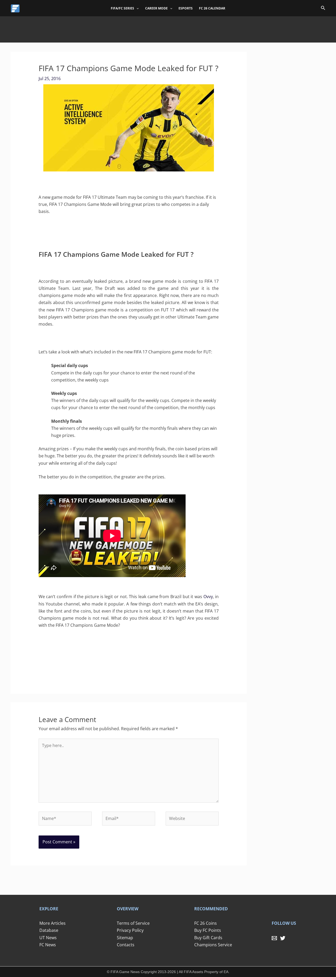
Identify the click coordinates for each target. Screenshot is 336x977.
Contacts (125, 945)
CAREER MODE (156, 8)
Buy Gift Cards (208, 938)
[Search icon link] (323, 9)
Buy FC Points (207, 930)
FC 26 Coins (205, 923)
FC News (47, 945)
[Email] (274, 938)
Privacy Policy (130, 930)
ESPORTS (185, 8)
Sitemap (125, 938)
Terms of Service (133, 923)
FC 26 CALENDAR (212, 8)
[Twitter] (282, 938)
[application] (136, 8)
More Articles (52, 923)
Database (48, 930)
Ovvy (208, 596)
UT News (48, 938)
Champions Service (213, 945)
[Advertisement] (168, 28)
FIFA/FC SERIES (122, 8)
